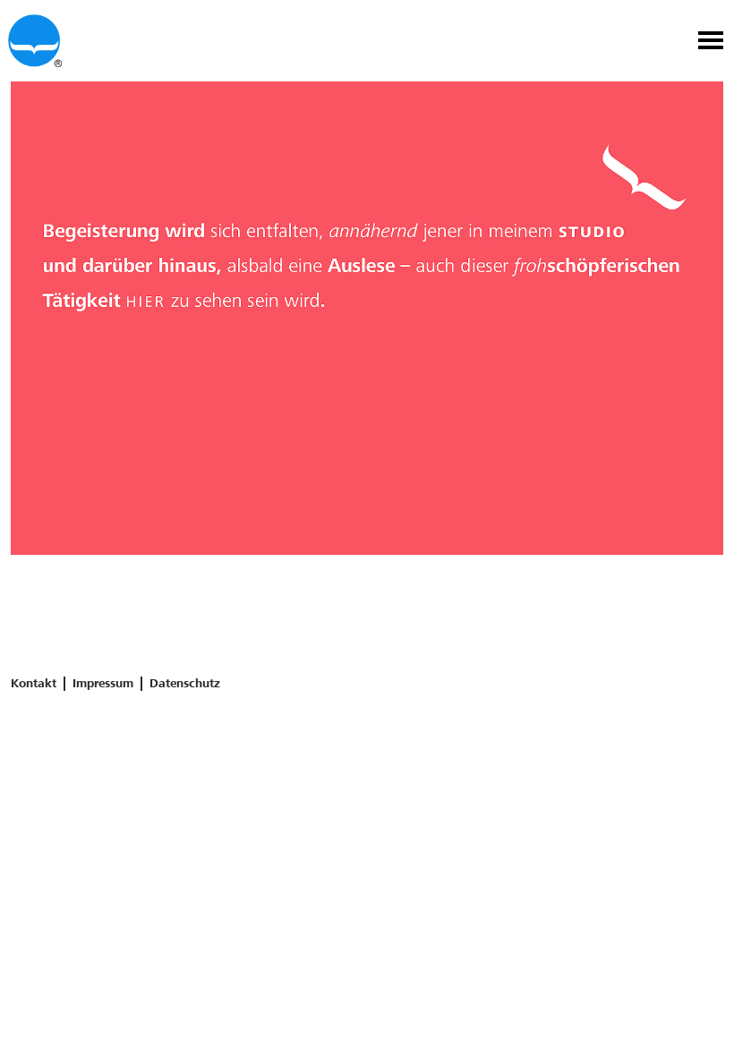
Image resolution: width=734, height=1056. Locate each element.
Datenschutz (184, 683)
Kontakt (33, 683)
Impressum (103, 683)
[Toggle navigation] (710, 43)
